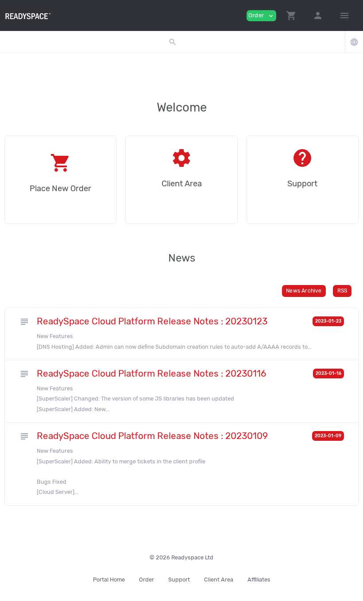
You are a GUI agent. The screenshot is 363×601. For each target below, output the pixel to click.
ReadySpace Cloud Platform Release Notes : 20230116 (151, 373)
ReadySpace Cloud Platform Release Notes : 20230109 (152, 436)
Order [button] (261, 15)
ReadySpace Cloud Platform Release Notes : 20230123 (152, 321)
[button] (291, 15)
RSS (342, 291)
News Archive (303, 291)
